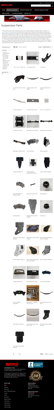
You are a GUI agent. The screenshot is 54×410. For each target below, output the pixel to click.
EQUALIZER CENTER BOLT (32, 193)
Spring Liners (5, 61)
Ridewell (7, 32)
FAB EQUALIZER (16, 215)
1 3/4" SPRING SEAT (31, 67)
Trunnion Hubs (6, 65)
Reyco (3, 32)
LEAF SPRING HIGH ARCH (18, 324)
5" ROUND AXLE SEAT (17, 130)
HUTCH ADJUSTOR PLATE (32, 281)
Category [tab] (4, 50)
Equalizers (5, 54)
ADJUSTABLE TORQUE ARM (32, 130)
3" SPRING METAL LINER (32, 109)
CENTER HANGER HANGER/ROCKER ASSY (32, 172)
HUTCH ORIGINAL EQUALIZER (17, 303)
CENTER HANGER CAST (18, 171)
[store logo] (6, 5)
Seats (4, 59)
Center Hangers (6, 53)
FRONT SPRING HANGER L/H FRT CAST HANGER (46, 238)
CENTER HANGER (43, 151)
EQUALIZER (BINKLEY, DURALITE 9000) (17, 194)
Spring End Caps (6, 60)
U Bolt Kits (5, 66)
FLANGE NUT (43, 215)
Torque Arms (5, 63)
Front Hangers (6, 55)
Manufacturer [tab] (5, 73)
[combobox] (41, 5)
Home (2, 0)
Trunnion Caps (6, 64)
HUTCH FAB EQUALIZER (45, 281)
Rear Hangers (6, 58)
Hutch (48, 30)
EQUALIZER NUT (43, 193)
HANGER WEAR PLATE (17, 281)
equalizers (4, 40)
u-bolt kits (27, 38)
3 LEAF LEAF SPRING (17, 109)
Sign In (41, 3)
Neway (10, 32)
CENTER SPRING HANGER (45, 171)
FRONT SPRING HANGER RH (46, 259)
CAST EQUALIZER (30, 151)
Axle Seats (5, 52)
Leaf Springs (5, 57)
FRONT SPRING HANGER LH (19, 259)
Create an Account (49, 3)
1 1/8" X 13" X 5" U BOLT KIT (19, 67)
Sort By (40, 47)
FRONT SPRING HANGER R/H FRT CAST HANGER (33, 260)
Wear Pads (5, 67)
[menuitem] (3, 10)
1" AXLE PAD (42, 67)
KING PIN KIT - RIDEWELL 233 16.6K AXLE (32, 303)
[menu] (27, 11)
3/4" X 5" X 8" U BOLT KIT (45, 109)
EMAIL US (30, 388)
